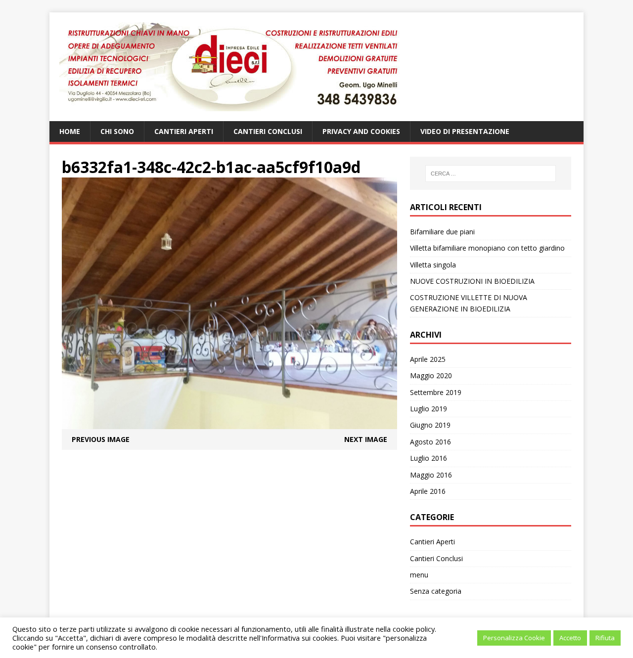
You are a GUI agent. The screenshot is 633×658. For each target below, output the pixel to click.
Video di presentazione (464, 131)
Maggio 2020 (431, 375)
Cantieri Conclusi (267, 131)
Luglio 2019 (428, 408)
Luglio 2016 (428, 458)
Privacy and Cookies (361, 131)
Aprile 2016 (428, 491)
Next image (365, 439)
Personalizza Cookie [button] (514, 637)
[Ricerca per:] (490, 173)
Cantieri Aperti (183, 131)
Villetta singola (433, 264)
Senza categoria (435, 591)
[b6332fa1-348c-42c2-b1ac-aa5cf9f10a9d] (229, 423)
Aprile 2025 (428, 359)
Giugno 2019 (430, 425)
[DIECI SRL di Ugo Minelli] (316, 66)
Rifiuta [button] (605, 637)
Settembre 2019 (435, 392)
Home (69, 131)
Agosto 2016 (430, 441)
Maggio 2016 (431, 475)
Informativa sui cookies (299, 638)
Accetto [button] (570, 637)
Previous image (101, 439)
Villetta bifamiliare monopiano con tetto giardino (487, 248)
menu (419, 574)
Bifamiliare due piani (442, 231)
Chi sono (117, 131)
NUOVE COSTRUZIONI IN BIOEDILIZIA (472, 281)
